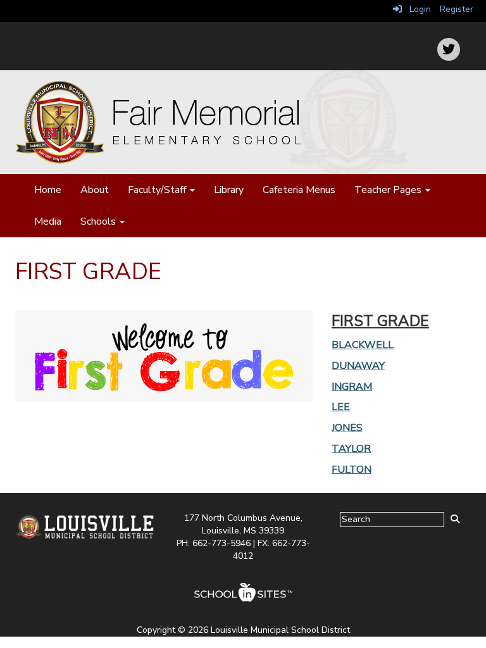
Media (47, 221)
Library (229, 190)
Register (456, 9)
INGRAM (352, 387)
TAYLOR (351, 449)
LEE (341, 407)
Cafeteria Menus (299, 190)
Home (47, 190)
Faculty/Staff (158, 190)
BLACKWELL (363, 345)
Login (416, 9)
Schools (99, 221)
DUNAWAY (358, 366)
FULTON (351, 470)
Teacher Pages (389, 190)
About (94, 190)
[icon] (448, 49)
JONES (347, 428)
